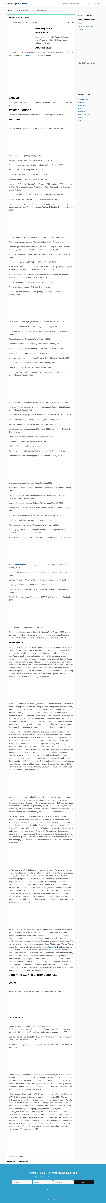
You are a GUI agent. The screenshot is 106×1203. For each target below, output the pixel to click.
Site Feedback (44, 1195)
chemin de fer (33, 204)
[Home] (17, 4)
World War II (53, 947)
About (85, 26)
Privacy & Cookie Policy (57, 1195)
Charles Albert (19, 565)
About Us (28, 1195)
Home (21, 1195)
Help (35, 1195)
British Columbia (29, 55)
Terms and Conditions (73, 1195)
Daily (84, 1195)
